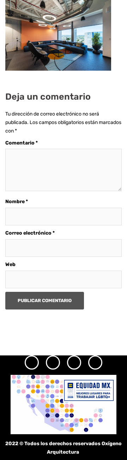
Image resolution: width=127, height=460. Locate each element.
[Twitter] (74, 362)
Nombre (16, 202)
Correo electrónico (30, 233)
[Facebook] (53, 362)
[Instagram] (32, 362)
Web (10, 264)
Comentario (21, 143)
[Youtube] (95, 362)
